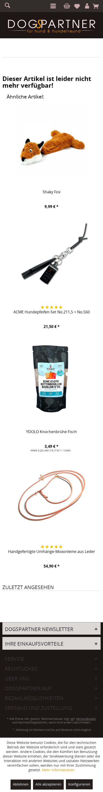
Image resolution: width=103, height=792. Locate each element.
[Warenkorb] (97, 6)
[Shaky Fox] (51, 139)
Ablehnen (21, 784)
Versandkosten (86, 719)
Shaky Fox (51, 192)
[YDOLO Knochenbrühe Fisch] (51, 379)
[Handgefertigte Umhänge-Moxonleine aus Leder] (51, 499)
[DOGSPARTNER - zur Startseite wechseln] (51, 26)
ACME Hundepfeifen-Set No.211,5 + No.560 (51, 312)
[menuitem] (52, 6)
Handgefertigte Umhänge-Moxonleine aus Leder (51, 551)
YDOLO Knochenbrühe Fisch (51, 432)
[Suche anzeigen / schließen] (9, 6)
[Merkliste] (79, 6)
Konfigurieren (79, 784)
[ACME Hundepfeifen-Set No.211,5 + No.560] (51, 259)
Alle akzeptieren (48, 784)
